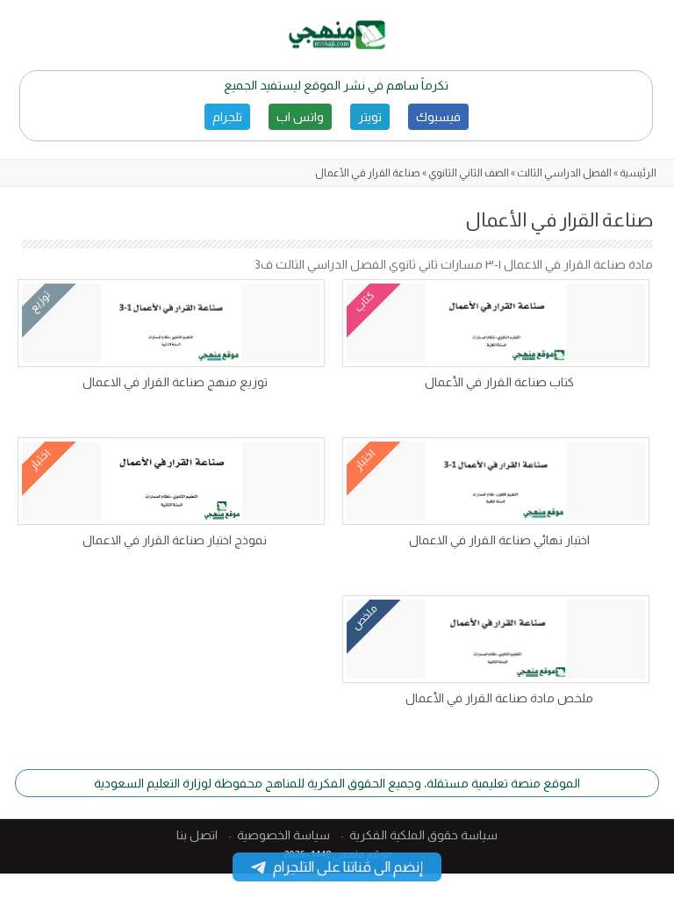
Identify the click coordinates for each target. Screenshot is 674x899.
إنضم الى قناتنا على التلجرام (348, 867)
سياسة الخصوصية (283, 835)
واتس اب (300, 117)
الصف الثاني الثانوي (468, 173)
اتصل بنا (197, 835)
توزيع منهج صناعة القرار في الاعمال (175, 382)
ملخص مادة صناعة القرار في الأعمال (499, 698)
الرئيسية (638, 173)
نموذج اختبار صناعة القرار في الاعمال (174, 540)
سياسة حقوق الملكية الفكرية (423, 835)
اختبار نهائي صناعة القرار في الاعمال (499, 540)
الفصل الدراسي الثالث (564, 173)
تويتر (370, 117)
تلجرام (227, 117)
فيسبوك (438, 117)
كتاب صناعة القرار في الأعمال (499, 382)
